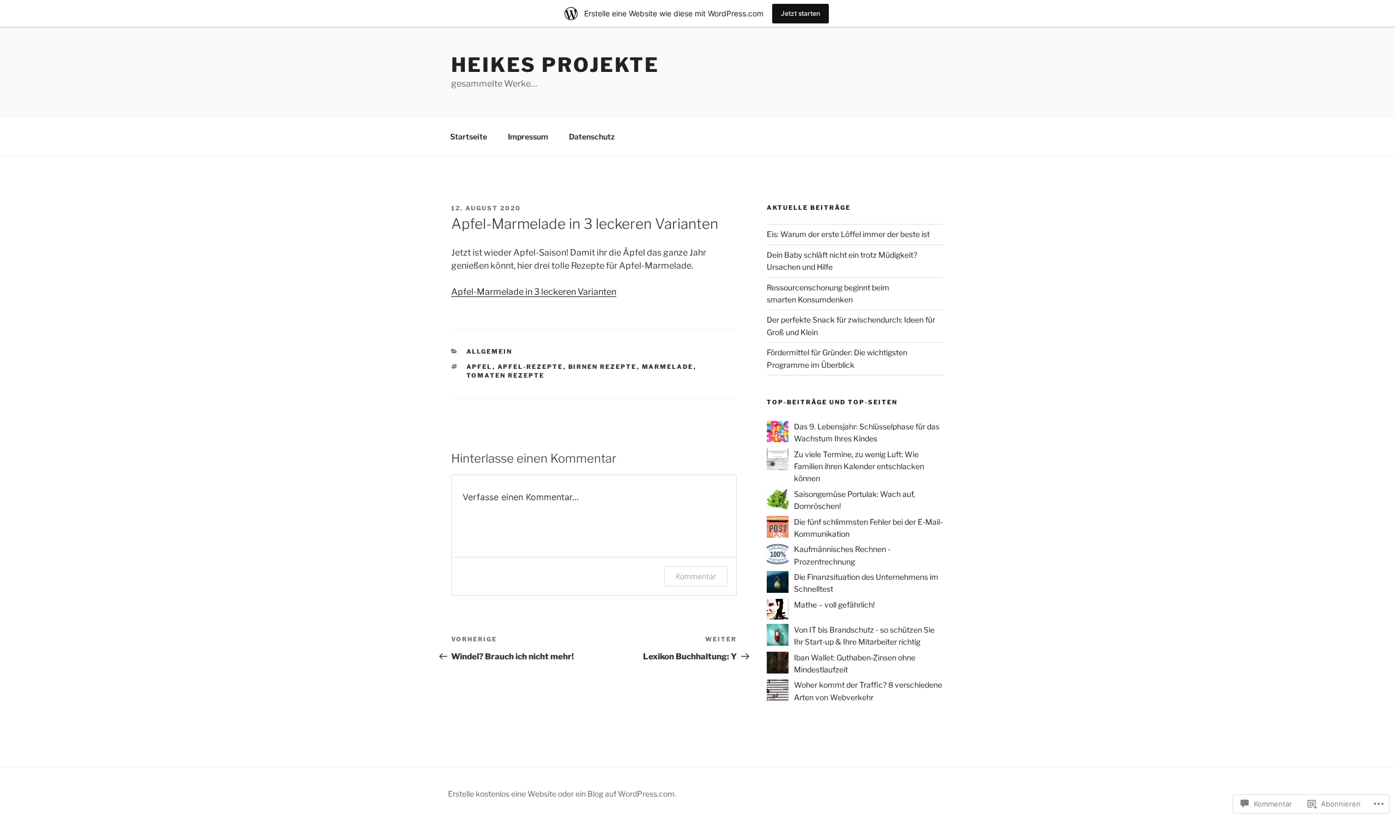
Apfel (479, 367)
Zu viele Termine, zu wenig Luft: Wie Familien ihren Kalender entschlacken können (859, 466)
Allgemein (489, 351)
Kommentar (696, 576)
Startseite (468, 136)
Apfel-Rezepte (530, 367)
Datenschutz (592, 136)
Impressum (528, 136)
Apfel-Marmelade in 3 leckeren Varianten (533, 292)
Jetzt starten (800, 13)
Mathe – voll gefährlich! (834, 604)
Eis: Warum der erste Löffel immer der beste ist (848, 234)
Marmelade (668, 367)
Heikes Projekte (555, 65)
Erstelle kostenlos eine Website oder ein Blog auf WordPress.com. (562, 793)
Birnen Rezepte (602, 367)
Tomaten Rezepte (505, 375)
